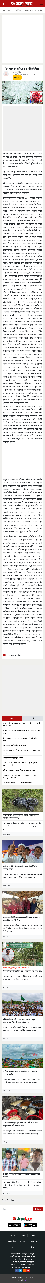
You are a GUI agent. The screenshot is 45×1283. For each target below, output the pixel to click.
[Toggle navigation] (41, 3)
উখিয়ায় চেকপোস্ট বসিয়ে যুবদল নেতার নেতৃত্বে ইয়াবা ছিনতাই (21, 1175)
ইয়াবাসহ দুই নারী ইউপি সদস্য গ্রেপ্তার (15, 745)
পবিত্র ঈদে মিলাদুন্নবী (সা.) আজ (13, 758)
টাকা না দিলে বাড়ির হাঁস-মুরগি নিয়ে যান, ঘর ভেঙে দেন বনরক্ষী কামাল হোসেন (22, 969)
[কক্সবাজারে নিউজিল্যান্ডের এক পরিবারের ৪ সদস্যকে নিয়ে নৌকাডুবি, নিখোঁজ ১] (22, 902)
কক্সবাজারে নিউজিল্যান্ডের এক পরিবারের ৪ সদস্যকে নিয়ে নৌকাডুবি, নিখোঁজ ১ (21, 918)
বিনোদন (13, 1247)
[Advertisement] (22, 38)
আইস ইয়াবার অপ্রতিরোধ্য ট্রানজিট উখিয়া (21, 68)
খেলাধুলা (31, 1247)
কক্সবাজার (11, 10)
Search (39, 1209)
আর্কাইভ (23, 1236)
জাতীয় (33, 1236)
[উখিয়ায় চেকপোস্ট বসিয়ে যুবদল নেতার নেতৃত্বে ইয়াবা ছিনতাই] (22, 1159)
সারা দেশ (34, 1241)
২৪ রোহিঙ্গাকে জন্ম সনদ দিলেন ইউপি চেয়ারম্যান (18, 783)
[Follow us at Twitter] (20, 1270)
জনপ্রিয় (33, 718)
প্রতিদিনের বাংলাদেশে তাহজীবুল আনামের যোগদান (19, 770)
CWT (27, 1280)
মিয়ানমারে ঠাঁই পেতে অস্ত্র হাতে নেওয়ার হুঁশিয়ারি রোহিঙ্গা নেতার (20, 867)
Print (18, 77)
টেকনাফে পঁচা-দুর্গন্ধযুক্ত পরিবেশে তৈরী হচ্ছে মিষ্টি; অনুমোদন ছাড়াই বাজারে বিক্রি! (20, 1124)
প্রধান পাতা (13, 1236)
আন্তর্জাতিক (12, 1241)
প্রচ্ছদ (4, 10)
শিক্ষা (22, 1247)
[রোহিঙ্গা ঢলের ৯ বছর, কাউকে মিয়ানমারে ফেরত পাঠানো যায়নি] (22, 1056)
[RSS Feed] (24, 1270)
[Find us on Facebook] (17, 1270)
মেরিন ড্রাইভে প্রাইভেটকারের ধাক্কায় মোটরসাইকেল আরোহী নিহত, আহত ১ (21, 816)
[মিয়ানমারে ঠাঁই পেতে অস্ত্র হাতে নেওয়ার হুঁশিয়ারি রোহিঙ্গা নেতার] (22, 851)
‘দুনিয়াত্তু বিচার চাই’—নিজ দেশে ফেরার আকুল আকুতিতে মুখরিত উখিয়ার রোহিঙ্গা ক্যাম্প (19, 1020)
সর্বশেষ (12, 718)
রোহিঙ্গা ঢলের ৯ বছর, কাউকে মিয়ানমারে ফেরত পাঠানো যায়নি (20, 1073)
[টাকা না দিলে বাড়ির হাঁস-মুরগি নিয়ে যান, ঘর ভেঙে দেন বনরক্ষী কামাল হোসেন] (22, 954)
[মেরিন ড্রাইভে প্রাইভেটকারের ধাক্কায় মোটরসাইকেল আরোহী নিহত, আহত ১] (22, 800)
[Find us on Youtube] (28, 1270)
